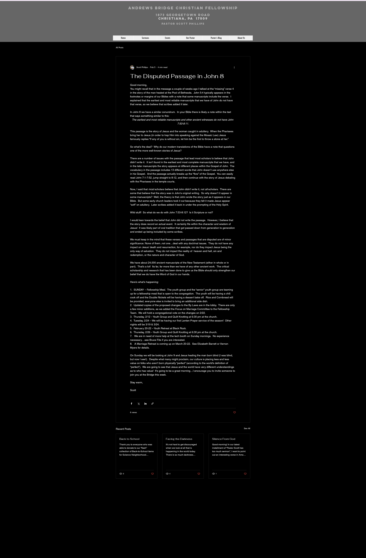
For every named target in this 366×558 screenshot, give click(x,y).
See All (247, 428)
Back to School (129, 439)
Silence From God (223, 439)
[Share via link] (152, 403)
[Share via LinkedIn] (145, 403)
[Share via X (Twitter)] (138, 403)
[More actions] (234, 67)
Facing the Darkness (179, 439)
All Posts (119, 47)
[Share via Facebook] (131, 403)
